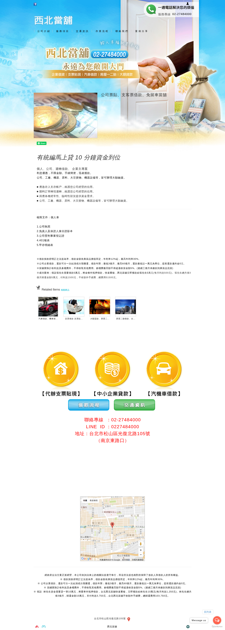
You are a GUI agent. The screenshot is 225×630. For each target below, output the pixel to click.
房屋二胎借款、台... (125, 319)
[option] (112, 59)
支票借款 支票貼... (74, 319)
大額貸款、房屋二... (99, 319)
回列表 (207, 612)
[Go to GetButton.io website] (217, 627)
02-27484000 (182, 14)
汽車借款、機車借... (48, 319)
